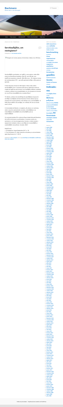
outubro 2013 (49, 321)
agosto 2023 (49, 169)
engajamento (49, 64)
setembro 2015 (49, 292)
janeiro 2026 (49, 135)
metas (56, 103)
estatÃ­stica (49, 66)
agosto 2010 (49, 376)
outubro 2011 (49, 357)
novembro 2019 (50, 219)
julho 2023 (48, 171)
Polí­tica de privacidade (32, 37)
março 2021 (49, 197)
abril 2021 (48, 195)
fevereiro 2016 (49, 286)
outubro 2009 (49, 391)
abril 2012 (48, 349)
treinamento (50, 121)
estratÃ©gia (25, 137)
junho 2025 (49, 145)
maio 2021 (48, 193)
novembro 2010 (50, 373)
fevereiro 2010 (49, 384)
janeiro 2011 (49, 370)
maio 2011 (48, 365)
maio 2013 (48, 329)
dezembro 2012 (50, 336)
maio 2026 (48, 130)
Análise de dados (50, 50)
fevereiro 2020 (49, 214)
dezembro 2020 (50, 198)
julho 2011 (48, 362)
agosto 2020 (49, 205)
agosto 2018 (49, 243)
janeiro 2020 (49, 216)
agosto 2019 (49, 224)
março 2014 (49, 313)
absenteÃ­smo (53, 44)
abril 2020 (48, 211)
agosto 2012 (49, 342)
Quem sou (42, 37)
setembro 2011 (49, 358)
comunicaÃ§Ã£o (50, 60)
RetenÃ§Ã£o (49, 113)
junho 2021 (49, 192)
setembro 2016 (49, 277)
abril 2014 (48, 311)
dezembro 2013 (50, 318)
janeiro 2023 (49, 174)
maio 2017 (48, 264)
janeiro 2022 (49, 185)
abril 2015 (48, 300)
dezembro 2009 (50, 387)
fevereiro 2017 (49, 269)
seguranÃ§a (49, 119)
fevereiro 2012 (49, 352)
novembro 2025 (50, 138)
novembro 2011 (50, 355)
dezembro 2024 (50, 150)
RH (54, 113)
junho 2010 (49, 379)
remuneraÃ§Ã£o (54, 110)
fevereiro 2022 (49, 184)
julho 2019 (48, 226)
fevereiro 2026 (49, 133)
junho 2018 (49, 247)
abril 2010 (48, 381)
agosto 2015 (49, 294)
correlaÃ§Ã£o (49, 62)
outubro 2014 (49, 307)
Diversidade (55, 62)
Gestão (49, 80)
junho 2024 (49, 156)
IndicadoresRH (22, 37)
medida (47, 95)
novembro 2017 (50, 256)
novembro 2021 (50, 187)
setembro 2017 (49, 260)
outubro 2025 (49, 140)
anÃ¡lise (52, 46)
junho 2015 (49, 297)
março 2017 (49, 268)
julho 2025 (48, 143)
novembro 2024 (50, 151)
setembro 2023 (49, 167)
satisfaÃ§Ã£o (49, 117)
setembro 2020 (49, 203)
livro (54, 93)
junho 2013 (49, 328)
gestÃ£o (50, 74)
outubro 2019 (49, 221)
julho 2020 (48, 206)
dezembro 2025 (50, 137)
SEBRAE (55, 117)
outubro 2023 (49, 166)
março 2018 (49, 252)
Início (6, 37)
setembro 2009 (49, 392)
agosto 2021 (49, 190)
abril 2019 (48, 231)
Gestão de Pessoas (51, 82)
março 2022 (49, 182)
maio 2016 (48, 281)
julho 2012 (48, 344)
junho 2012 (49, 345)
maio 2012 (48, 347)
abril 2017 (48, 266)
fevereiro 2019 (49, 234)
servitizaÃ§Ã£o (31, 137)
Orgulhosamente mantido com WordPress (37, 401)
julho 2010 (48, 378)
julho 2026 (48, 129)
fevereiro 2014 (49, 315)
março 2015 (49, 302)
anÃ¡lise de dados (50, 48)
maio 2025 (48, 146)
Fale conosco (13, 37)
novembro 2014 (50, 305)
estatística (48, 68)
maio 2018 (48, 248)
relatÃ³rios (48, 110)
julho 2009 (48, 396)
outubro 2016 (49, 276)
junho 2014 (49, 310)
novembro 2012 (50, 337)
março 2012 (49, 350)
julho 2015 (48, 295)
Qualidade (53, 108)
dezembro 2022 (50, 176)
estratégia (48, 70)
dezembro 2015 (50, 287)
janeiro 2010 (49, 386)
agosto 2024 (49, 153)
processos (54, 105)
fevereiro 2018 (49, 253)
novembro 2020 (50, 200)
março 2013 (49, 331)
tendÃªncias (38, 137)
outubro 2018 (49, 240)
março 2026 (49, 132)
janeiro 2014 (49, 316)
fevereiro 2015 (49, 303)
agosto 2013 (49, 324)
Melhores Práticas (50, 102)
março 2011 (49, 366)
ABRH (47, 44)
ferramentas (50, 72)
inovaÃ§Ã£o (49, 93)
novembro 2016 (50, 274)
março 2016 (49, 284)
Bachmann (11, 8)
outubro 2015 (49, 290)
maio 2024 (48, 158)
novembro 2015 (50, 289)
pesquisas (48, 105)
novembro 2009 (50, 389)
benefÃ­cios (48, 54)
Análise (56, 48)
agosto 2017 (49, 261)
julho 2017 (48, 263)
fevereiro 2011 (49, 368)
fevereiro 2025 (49, 148)
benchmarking (52, 52)
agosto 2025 (49, 142)
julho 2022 (48, 179)
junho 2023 (49, 172)
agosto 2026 (49, 127)
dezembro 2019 (50, 218)
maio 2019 (48, 229)
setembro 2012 (49, 340)
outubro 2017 (49, 258)
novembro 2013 (50, 320)
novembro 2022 (50, 177)
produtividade (50, 107)
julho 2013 (48, 326)
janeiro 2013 (49, 334)
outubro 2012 (49, 339)
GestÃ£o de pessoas (51, 77)
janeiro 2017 (49, 271)
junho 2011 (49, 363)
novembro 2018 (50, 239)
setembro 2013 (49, 323)
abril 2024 (48, 159)
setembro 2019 (49, 222)
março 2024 (49, 161)
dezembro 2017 (50, 255)
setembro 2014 (49, 308)
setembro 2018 (49, 242)
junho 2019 (49, 227)
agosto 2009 (49, 394)
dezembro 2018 (50, 237)
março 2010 (49, 383)
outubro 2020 (49, 201)
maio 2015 (48, 298)
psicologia (48, 108)
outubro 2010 (49, 374)
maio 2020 (48, 210)
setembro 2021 (49, 189)
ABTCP (47, 46)
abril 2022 (48, 180)
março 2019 (49, 232)
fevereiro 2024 (49, 163)
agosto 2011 (49, 360)
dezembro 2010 (50, 371)
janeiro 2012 (49, 353)
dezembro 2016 (50, 273)
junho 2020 (49, 208)
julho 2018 (48, 245)
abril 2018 (48, 250)
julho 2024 (48, 155)
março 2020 (49, 213)
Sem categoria (14, 137)
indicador (48, 84)
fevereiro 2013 (49, 332)
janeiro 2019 (49, 235)
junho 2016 (49, 279)
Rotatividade (50, 115)
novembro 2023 (50, 164)
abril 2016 (48, 282)
